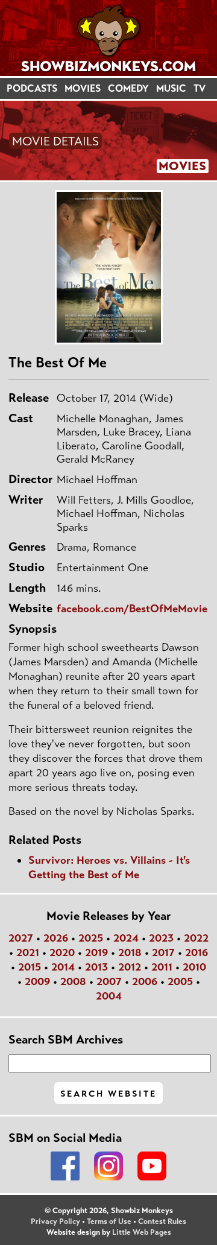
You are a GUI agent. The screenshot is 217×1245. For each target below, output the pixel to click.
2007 (109, 981)
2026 (55, 938)
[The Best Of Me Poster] (108, 267)
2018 (130, 952)
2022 (196, 938)
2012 (129, 967)
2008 (73, 981)
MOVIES (82, 88)
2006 (144, 981)
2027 (20, 938)
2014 (63, 967)
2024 (126, 938)
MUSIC (171, 88)
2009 (37, 981)
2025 (90, 938)
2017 (163, 952)
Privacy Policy (55, 1221)
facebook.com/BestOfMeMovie (132, 608)
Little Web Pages (141, 1232)
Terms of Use (109, 1221)
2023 (161, 938)
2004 (109, 996)
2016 (196, 952)
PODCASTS (32, 88)
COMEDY (128, 88)
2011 (161, 967)
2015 (29, 967)
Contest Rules (162, 1221)
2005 (180, 981)
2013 (96, 967)
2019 (96, 952)
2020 (62, 952)
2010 (194, 967)
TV (199, 88)
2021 (27, 952)
